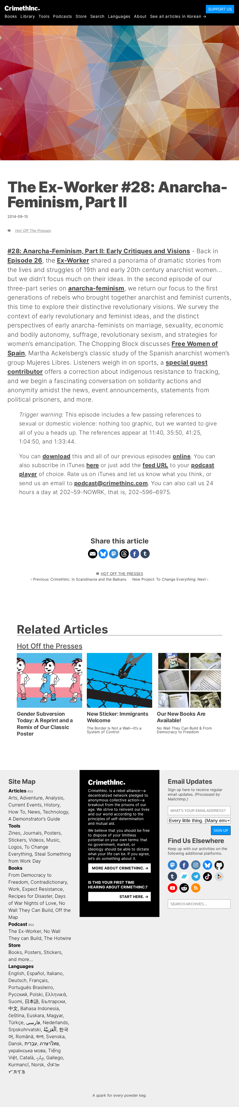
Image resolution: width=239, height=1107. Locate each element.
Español (35, 973)
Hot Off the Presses (33, 230)
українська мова (27, 1050)
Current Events (25, 805)
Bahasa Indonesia (39, 1008)
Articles (17, 791)
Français (38, 980)
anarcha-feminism (96, 288)
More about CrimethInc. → (120, 868)
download (56, 456)
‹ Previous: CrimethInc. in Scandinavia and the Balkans (78, 579)
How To (16, 812)
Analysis (54, 798)
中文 (13, 1008)
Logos (15, 847)
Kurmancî (18, 1064)
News (34, 812)
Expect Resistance (42, 889)
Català (27, 1057)
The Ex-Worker (24, 931)
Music (52, 840)
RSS (30, 791)
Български (53, 1001)
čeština (16, 1015)
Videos (36, 840)
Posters (52, 833)
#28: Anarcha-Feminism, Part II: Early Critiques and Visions (98, 251)
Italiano (55, 973)
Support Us (220, 9)
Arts (12, 798)
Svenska (55, 1036)
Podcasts (62, 16)
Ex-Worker (73, 260)
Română (24, 1036)
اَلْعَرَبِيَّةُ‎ (49, 1029)
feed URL (155, 465)
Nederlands (55, 1022)
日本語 (32, 1001)
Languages (119, 16)
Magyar (55, 1015)
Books (11, 16)
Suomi (15, 1001)
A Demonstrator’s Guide (34, 819)
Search (97, 16)
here (92, 465)
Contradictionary (49, 882)
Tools (44, 16)
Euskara (35, 1015)
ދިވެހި (40, 1057)
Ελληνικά (55, 994)
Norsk (37, 1064)
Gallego (54, 1057)
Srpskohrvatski (24, 1029)
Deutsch (17, 980)
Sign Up (221, 830)
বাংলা (39, 1036)
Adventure (31, 798)
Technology (55, 812)
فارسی (33, 1022)
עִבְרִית (31, 1043)
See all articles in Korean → (178, 16)
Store (81, 16)
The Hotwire (57, 938)
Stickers (17, 840)
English (16, 973)
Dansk (15, 1043)
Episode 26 (24, 260)
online (181, 456)
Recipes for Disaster (30, 896)
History (52, 805)
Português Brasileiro (30, 987)
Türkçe (16, 1022)
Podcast (17, 924)
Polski (36, 994)
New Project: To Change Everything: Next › (170, 579)
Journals (32, 833)
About (140, 16)
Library (28, 16)
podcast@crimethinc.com (111, 483)
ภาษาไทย (49, 1043)
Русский (17, 994)
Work (14, 889)
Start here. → (134, 896)
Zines (14, 833)
